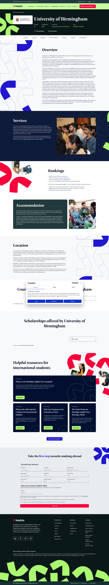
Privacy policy (84, 583)
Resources (62, 6)
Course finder (40, 6)
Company (74, 6)
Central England (40, 31)
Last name (46, 467)
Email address (24, 473)
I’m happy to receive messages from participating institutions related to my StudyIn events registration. (43, 502)
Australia (56, 525)
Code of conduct (89, 528)
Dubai (55, 531)
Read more (20, 397)
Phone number (70, 467)
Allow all (73, 301)
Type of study (24, 479)
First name (23, 467)
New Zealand (57, 536)
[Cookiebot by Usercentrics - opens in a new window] (72, 283)
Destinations (31, 6)
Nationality (46, 473)
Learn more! (35, 1)
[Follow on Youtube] (25, 538)
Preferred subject (48, 479)
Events (69, 6)
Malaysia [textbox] (23, 492)
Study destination (71, 479)
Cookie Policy (93, 583)
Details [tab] (54, 287)
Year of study (70, 473)
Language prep (55, 6)
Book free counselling (87, 6)
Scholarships (73, 531)
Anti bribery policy (89, 525)
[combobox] (69, 470)
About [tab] (73, 287)
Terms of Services (74, 583)
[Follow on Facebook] (20, 538)
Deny (36, 301)
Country (23, 490)
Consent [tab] (35, 287)
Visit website (53, 31)
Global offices (88, 523)
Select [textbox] (45, 475)
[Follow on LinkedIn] (15, 538)
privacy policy (85, 496)
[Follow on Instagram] (31, 538)
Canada (56, 528)
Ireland (56, 533)
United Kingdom (58, 523)
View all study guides (54, 439)
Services (47, 6)
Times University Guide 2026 (60, 176)
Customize (53, 301)
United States (57, 539)
